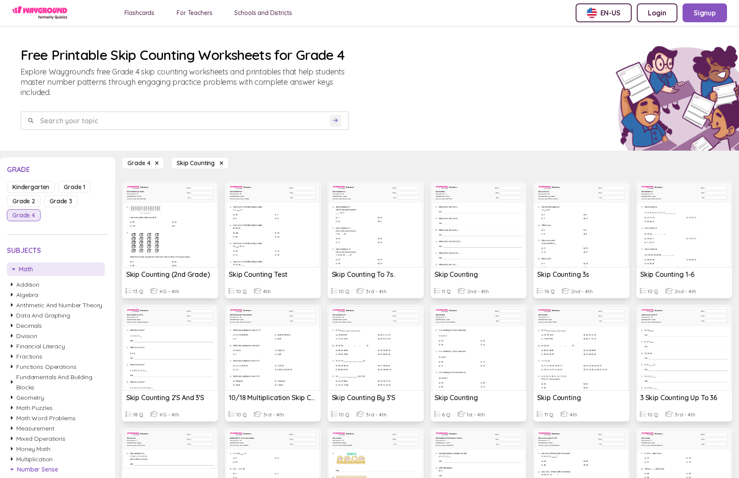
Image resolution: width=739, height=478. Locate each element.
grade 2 (23, 201)
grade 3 (61, 201)
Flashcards (139, 13)
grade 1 (74, 187)
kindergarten (30, 187)
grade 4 (23, 215)
